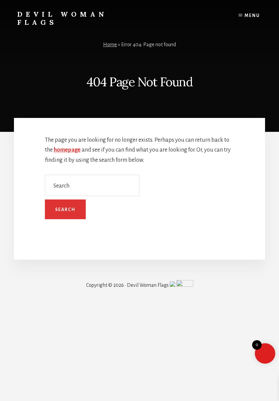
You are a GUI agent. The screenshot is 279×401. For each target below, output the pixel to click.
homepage (67, 150)
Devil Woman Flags (62, 18)
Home (110, 44)
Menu (252, 15)
